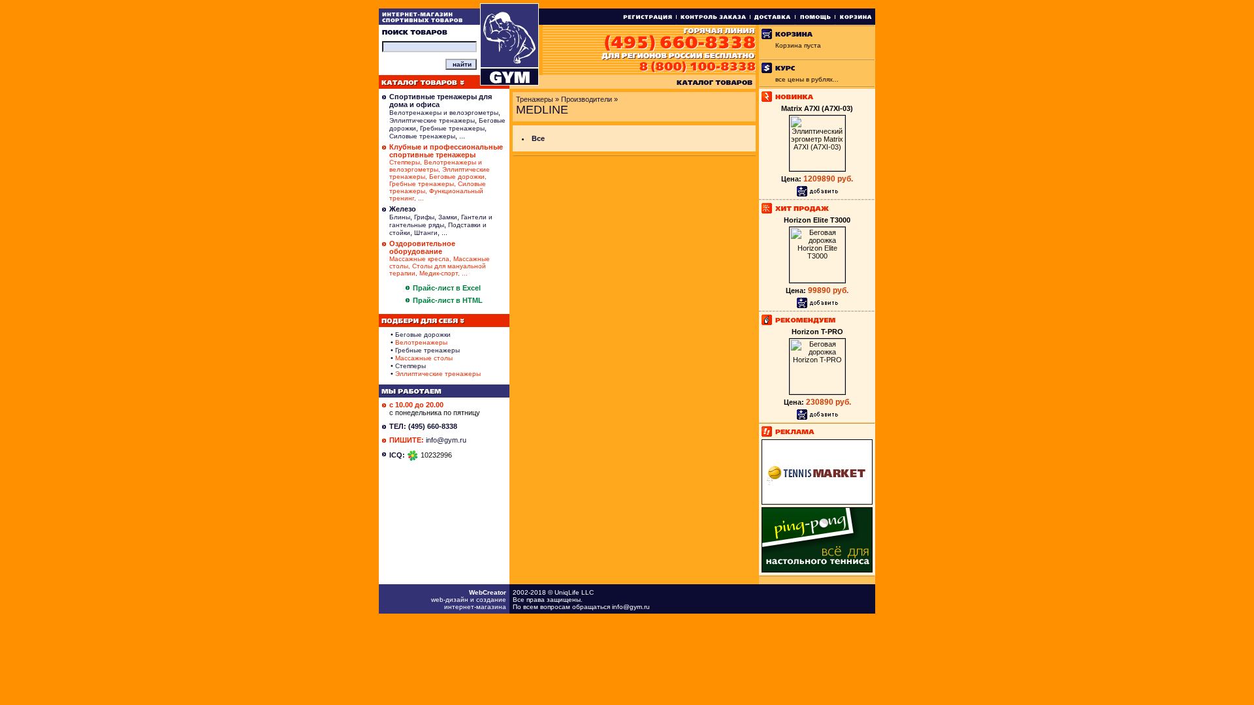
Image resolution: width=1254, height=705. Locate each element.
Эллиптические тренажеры (432, 120)
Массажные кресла (419, 258)
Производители (586, 99)
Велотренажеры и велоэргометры (443, 112)
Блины (399, 217)
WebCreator (487, 592)
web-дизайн (449, 599)
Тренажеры (534, 99)
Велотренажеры (421, 342)
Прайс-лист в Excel (447, 288)
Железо (402, 209)
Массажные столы (424, 358)
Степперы (404, 162)
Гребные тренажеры (452, 128)
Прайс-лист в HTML (448, 300)
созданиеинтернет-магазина (475, 603)
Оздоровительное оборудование (422, 247)
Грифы (424, 217)
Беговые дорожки (457, 176)
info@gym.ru (446, 440)
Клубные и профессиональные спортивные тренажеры (446, 151)
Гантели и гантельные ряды (440, 220)
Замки (447, 217)
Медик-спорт (438, 273)
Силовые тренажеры (422, 136)
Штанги (426, 232)
